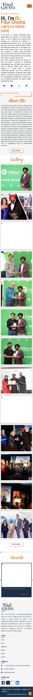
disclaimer (16, 685)
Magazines (4, 642)
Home (2, 635)
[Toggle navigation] (29, 6)
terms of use (26, 685)
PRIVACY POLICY (6, 685)
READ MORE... (16, 146)
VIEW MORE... (16, 540)
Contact (3, 653)
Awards (3, 646)
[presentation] (32, 575)
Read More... (24, 590)
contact (4, 687)
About (2, 639)
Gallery (3, 649)
